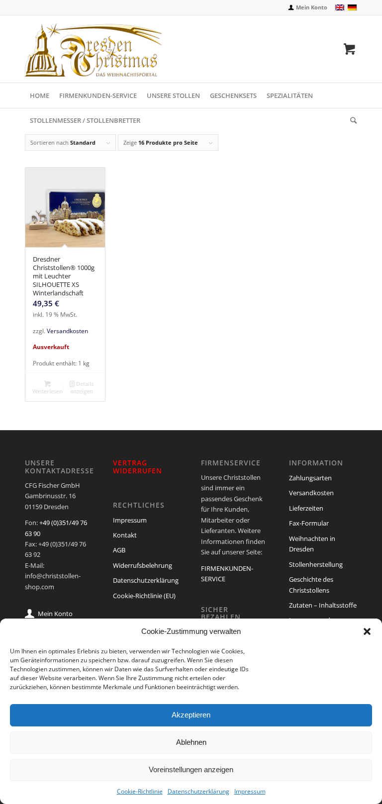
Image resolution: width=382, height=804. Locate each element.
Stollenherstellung (316, 564)
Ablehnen (191, 742)
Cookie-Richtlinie (140, 791)
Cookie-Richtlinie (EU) (144, 595)
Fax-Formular (309, 523)
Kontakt (125, 535)
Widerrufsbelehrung (142, 565)
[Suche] (351, 120)
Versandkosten (67, 331)
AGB (119, 549)
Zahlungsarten (310, 477)
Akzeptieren (191, 715)
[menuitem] (306, 7)
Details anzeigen (82, 387)
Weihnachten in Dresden (312, 543)
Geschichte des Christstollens (311, 584)
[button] (367, 631)
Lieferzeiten (306, 508)
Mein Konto (311, 7)
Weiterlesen (47, 391)
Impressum (250, 791)
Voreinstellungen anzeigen (191, 769)
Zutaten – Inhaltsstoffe (323, 605)
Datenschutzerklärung (198, 791)
